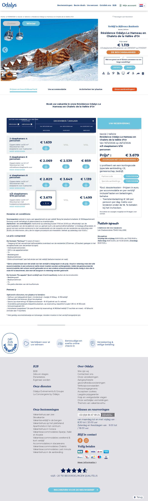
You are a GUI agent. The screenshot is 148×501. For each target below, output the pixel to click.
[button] (122, 17)
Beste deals (79, 5)
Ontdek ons (105, 5)
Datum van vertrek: (27, 120)
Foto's (116, 68)
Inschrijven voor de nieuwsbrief (74, 490)
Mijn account (129, 5)
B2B (114, 5)
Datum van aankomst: (14, 119)
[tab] (23, 89)
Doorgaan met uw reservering (119, 160)
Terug (140, 497)
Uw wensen (92, 5)
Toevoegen (132, 176)
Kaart (130, 68)
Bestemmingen (64, 5)
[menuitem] (53, 371)
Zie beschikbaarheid (123, 52)
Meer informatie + (87, 462)
